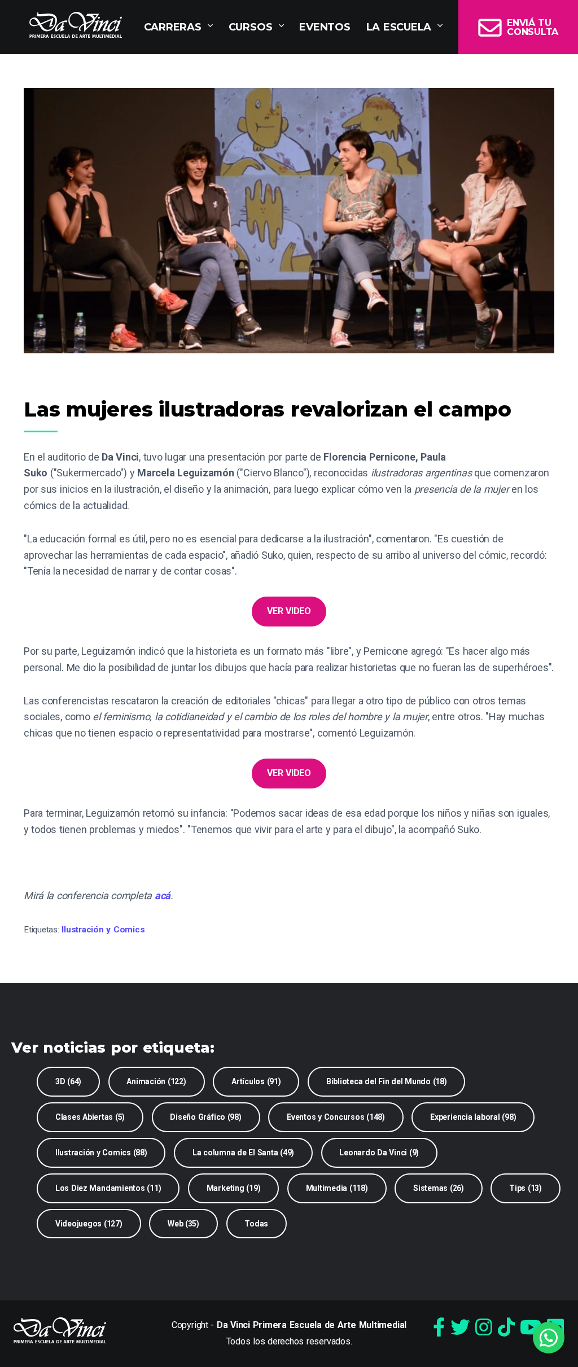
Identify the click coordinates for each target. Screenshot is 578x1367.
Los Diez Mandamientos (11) (108, 1188)
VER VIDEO (289, 611)
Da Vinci (75, 25)
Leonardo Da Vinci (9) (379, 1152)
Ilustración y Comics (103, 930)
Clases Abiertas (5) (90, 1116)
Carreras (173, 27)
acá (162, 895)
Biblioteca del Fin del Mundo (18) (386, 1081)
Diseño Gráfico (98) (205, 1116)
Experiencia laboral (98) (473, 1116)
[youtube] (530, 1327)
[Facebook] (439, 1327)
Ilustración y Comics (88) (101, 1152)
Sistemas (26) (438, 1188)
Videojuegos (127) (88, 1223)
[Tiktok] (506, 1327)
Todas (256, 1223)
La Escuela (399, 27)
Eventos (324, 27)
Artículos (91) (256, 1081)
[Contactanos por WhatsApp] (548, 1337)
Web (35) (183, 1223)
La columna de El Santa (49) (243, 1152)
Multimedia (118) (337, 1188)
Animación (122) (156, 1081)
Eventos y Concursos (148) (336, 1116)
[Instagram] (483, 1327)
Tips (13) (525, 1188)
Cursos (251, 27)
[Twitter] (460, 1327)
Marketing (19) (234, 1188)
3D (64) (68, 1081)
